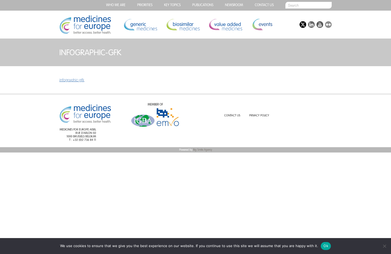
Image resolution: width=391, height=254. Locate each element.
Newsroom (234, 5)
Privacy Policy (259, 115)
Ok (325, 246)
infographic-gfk (71, 80)
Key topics (172, 5)
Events (262, 25)
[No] (384, 246)
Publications (202, 5)
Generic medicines (140, 25)
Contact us (264, 5)
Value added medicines (225, 25)
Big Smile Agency (202, 150)
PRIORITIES (144, 5)
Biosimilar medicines (183, 25)
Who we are (116, 5)
